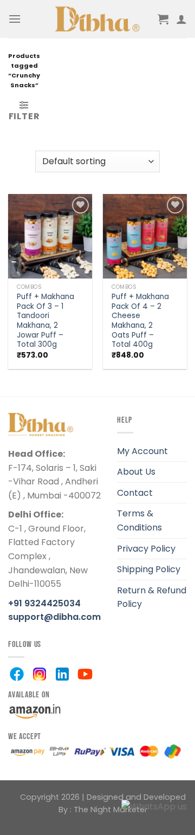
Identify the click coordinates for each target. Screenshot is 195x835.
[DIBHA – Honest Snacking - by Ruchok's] (97, 19)
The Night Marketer (110, 809)
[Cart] (163, 19)
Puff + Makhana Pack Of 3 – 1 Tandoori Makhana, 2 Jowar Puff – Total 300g (45, 320)
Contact (135, 493)
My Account (142, 451)
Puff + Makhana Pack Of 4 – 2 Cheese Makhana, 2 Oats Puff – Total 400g (140, 320)
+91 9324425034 (44, 603)
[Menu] (14, 18)
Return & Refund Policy (151, 597)
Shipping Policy (148, 569)
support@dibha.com (54, 617)
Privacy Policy (146, 548)
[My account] (181, 19)
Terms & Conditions (139, 520)
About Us (136, 471)
